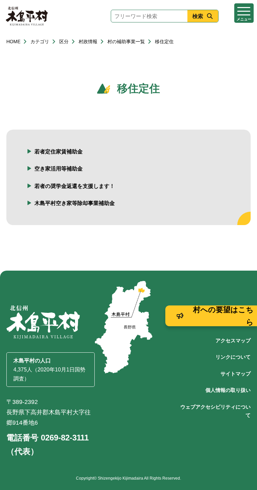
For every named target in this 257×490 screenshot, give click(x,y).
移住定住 (164, 41)
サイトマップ (236, 373)
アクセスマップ (233, 340)
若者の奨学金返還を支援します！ (74, 186)
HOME (13, 41)
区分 (64, 41)
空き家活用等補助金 (58, 168)
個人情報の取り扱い (228, 390)
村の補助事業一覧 (126, 41)
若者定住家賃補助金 (58, 151)
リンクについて (233, 357)
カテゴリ (39, 41)
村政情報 (88, 41)
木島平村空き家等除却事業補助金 (74, 203)
